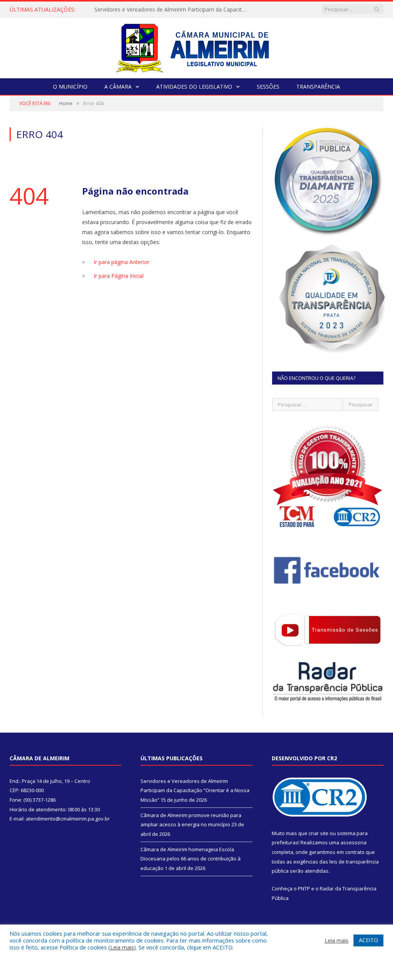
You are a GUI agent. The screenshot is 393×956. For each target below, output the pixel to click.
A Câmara (118, 86)
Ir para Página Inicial (119, 275)
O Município (70, 86)
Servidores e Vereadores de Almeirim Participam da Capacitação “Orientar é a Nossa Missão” (173, 9)
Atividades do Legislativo (194, 86)
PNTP (304, 888)
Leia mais (122, 947)
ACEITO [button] (368, 940)
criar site (319, 833)
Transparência (318, 86)
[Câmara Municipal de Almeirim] (196, 46)
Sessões (268, 86)
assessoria (353, 842)
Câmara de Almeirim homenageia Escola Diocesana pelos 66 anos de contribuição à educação (190, 859)
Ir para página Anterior (121, 262)
